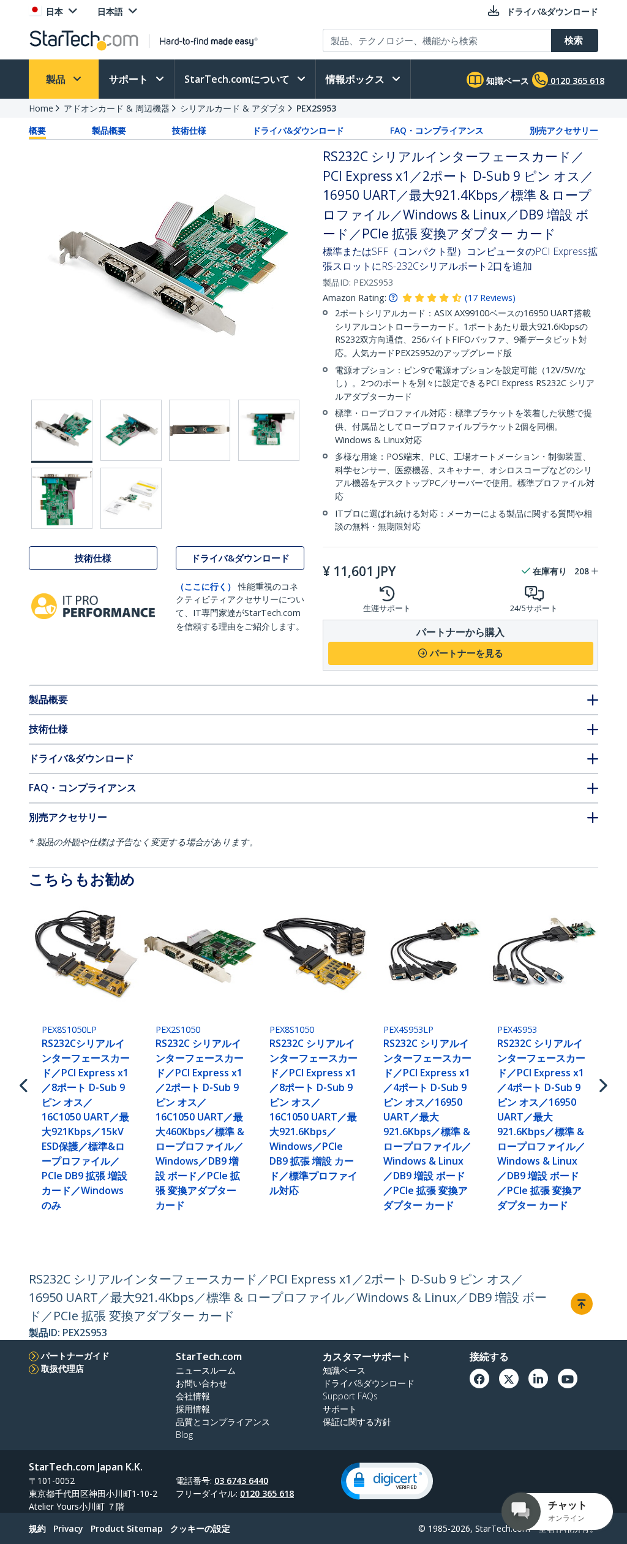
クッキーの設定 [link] (200, 1528)
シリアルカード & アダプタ (233, 108)
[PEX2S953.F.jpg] (131, 498)
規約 (37, 1528)
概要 (37, 130)
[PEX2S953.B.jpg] (131, 430)
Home (41, 108)
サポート (130, 79)
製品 (57, 79)
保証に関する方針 (357, 1422)
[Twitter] (509, 1378)
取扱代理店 (62, 1368)
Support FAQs (350, 1396)
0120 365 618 (267, 1493)
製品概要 (109, 130)
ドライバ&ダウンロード (298, 130)
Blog (184, 1434)
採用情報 (193, 1409)
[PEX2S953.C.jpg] (199, 430)
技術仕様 (189, 130)
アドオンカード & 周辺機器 (117, 108)
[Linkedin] (538, 1378)
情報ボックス (356, 79)
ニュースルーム (206, 1370)
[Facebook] (479, 1378)
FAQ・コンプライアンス (437, 130)
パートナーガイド (75, 1355)
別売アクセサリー (564, 130)
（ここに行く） (206, 586)
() (490, 297)
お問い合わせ (201, 1383)
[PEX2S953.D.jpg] (268, 430)
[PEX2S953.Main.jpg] (61, 431)
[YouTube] (567, 1378)
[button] (387, 1481)
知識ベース (506, 80)
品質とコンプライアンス (223, 1422)
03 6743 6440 (241, 1480)
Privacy (68, 1528)
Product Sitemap (127, 1528)
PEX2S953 (316, 108)
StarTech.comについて (238, 79)
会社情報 (193, 1396)
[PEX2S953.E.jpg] (61, 498)
